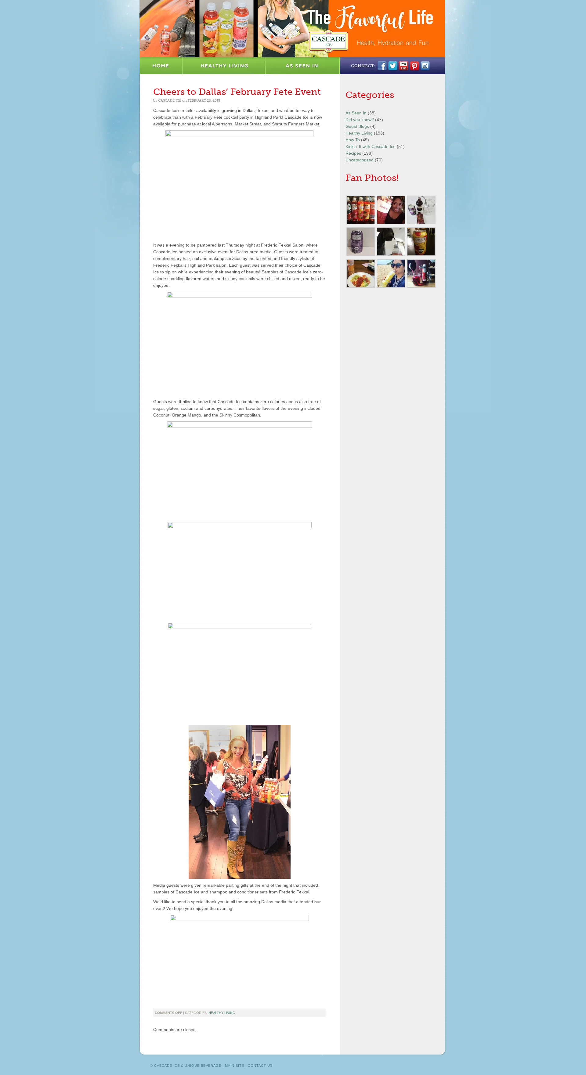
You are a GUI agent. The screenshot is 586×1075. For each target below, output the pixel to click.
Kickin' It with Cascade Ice (370, 146)
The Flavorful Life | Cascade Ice (292, 28)
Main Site (234, 1065)
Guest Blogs (357, 126)
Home (161, 65)
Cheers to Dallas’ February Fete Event (237, 91)
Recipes (353, 153)
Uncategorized (359, 159)
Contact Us (260, 1065)
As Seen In (303, 65)
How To (352, 139)
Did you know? (359, 119)
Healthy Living (224, 65)
